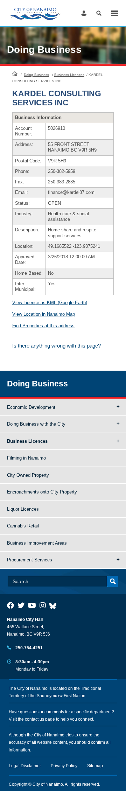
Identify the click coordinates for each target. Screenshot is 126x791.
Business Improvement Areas (37, 543)
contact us (34, 719)
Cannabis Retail (23, 525)
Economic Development (31, 407)
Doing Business (36, 75)
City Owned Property (28, 475)
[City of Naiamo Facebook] (10, 605)
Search (99, 13)
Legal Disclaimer (25, 765)
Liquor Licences (23, 509)
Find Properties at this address (43, 325)
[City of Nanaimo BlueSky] (54, 605)
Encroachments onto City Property (42, 492)
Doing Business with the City (36, 424)
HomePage (15, 73)
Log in (84, 13)
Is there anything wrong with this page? (56, 346)
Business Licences (69, 75)
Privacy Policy (64, 765)
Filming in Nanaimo (26, 458)
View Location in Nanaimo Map (43, 314)
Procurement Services (29, 559)
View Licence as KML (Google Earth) (49, 302)
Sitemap (95, 765)
